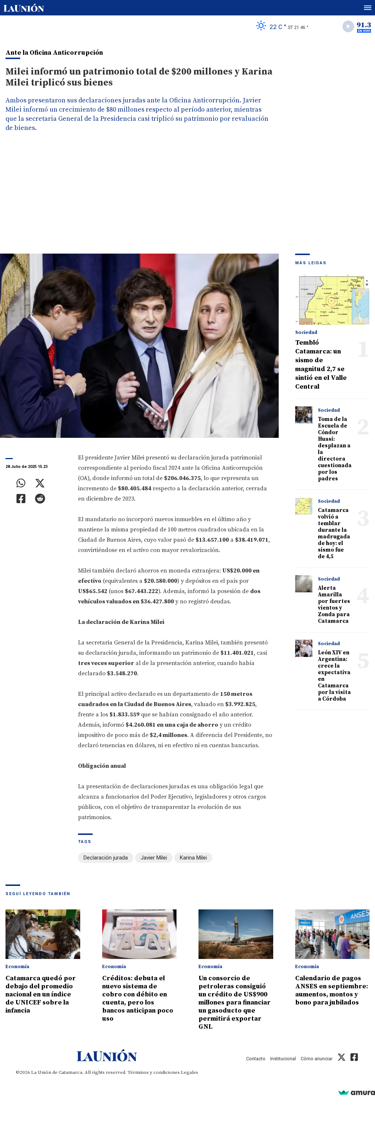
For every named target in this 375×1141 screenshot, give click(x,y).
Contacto (256, 1058)
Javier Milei (154, 857)
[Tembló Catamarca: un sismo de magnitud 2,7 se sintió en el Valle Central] (332, 300)
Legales (189, 1072)
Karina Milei (193, 857)
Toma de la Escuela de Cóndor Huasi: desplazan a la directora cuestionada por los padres (335, 449)
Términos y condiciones (153, 1072)
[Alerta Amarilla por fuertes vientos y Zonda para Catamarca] (304, 584)
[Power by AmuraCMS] (356, 1092)
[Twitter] (40, 483)
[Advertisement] (187, 198)
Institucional (283, 1058)
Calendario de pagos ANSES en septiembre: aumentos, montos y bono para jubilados (331, 990)
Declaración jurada (105, 857)
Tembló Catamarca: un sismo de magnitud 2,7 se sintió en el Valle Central (321, 364)
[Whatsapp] (21, 483)
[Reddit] (40, 498)
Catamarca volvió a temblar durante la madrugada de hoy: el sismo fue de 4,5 (334, 533)
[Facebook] (21, 498)
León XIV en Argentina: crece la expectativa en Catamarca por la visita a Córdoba (334, 675)
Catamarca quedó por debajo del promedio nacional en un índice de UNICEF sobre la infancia (40, 994)
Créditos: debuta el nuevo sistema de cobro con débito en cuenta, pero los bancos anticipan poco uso (137, 998)
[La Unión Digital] (24, 8)
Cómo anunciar (317, 1058)
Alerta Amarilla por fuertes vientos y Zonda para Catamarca (334, 605)
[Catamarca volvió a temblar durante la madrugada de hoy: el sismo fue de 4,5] (304, 506)
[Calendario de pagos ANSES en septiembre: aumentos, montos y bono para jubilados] (332, 934)
